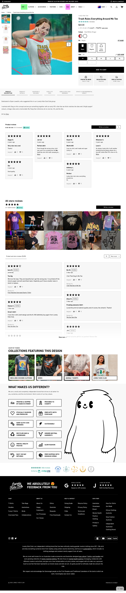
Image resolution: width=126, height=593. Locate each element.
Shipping (67, 507)
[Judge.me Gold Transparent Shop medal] (74, 469)
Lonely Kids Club (83, 16)
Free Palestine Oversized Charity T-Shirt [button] (19, 292)
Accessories (42, 7)
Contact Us (68, 515)
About (73, 7)
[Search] (111, 7)
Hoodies (11, 507)
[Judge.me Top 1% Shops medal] (83, 469)
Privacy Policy (82, 507)
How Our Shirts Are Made (111, 504)
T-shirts (89, 556)
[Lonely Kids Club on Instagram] (9, 538)
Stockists (53, 507)
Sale (67, 7)
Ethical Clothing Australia (111, 511)
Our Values (40, 518)
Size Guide (120, 54)
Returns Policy (82, 503)
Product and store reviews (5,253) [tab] (16, 256)
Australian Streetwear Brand (96, 506)
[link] (101, 22)
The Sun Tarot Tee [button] (72, 317)
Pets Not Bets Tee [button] (13, 326)
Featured (53, 7)
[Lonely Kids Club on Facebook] (12, 538)
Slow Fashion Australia (110, 518)
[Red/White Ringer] (80, 36)
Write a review (103, 127)
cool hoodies (96, 556)
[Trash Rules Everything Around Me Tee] (5, 18)
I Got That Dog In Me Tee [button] (74, 285)
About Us (39, 503)
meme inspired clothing (49, 559)
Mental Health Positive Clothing (97, 516)
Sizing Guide (68, 503)
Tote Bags (25, 503)
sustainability (87, 549)
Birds (23, 511)
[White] (85, 36)
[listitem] (15, 221)
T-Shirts (10, 503)
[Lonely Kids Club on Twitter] (16, 538)
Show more (62, 337)
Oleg (7, 114)
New (23, 7)
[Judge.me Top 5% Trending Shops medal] (91, 469)
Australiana (25, 507)
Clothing (31, 7)
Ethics (52, 503)
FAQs (66, 511)
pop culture (82, 556)
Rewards (53, 511)
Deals (80, 7)
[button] (68, 44)
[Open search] (106, 256)
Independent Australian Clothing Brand (111, 527)
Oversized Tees (13, 515)
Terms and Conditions (81, 512)
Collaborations (26, 515)
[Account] (116, 7)
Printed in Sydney (96, 524)
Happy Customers (39, 508)
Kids (61, 7)
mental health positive (76, 559)
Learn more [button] (105, 28)
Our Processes (41, 514)
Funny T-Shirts (13, 511)
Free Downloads (55, 515)
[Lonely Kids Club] (5, 7)
